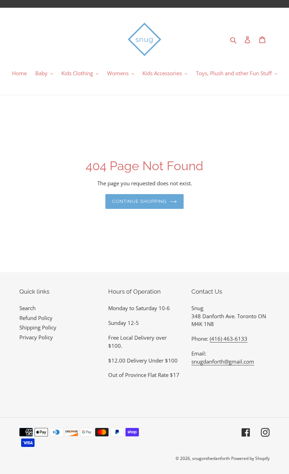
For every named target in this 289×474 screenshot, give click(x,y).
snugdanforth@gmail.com (222, 361)
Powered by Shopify (250, 458)
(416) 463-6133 (228, 338)
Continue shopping (139, 201)
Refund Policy (36, 317)
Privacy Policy (36, 337)
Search (27, 308)
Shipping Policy (37, 327)
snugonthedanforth (211, 458)
